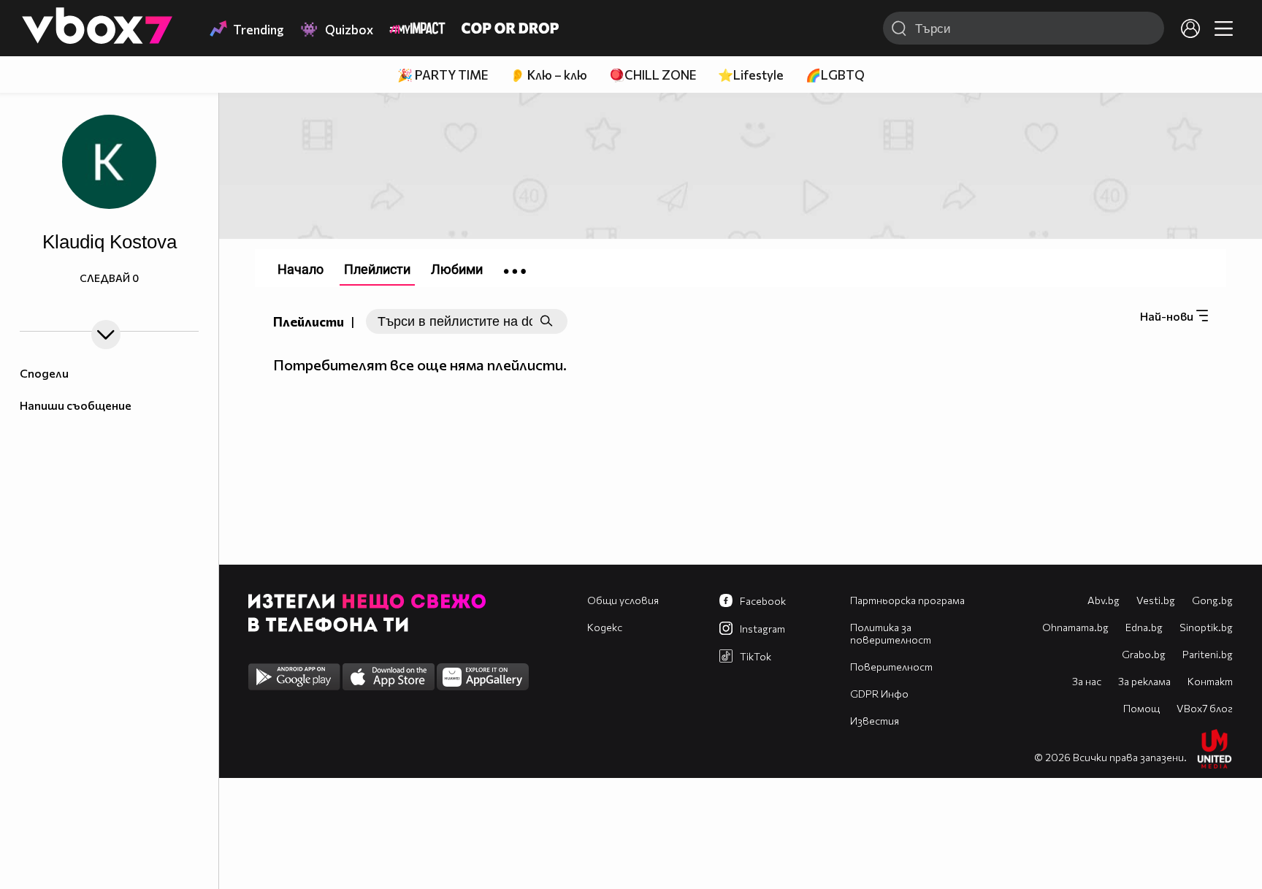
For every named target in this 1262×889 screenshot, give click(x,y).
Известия (874, 720)
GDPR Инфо (879, 693)
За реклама (1144, 681)
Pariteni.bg (1207, 654)
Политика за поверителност (890, 633)
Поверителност (891, 666)
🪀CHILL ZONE (652, 75)
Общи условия (623, 600)
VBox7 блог (1205, 708)
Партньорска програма (907, 600)
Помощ (1141, 708)
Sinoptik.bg (1206, 627)
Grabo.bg (1144, 654)
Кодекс (604, 627)
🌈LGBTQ (835, 75)
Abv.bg (1103, 600)
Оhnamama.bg (1075, 627)
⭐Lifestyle (751, 75)
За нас (1086, 681)
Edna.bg (1144, 627)
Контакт (1210, 681)
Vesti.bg (1155, 600)
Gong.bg (1212, 600)
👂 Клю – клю (548, 75)
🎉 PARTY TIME (442, 75)
